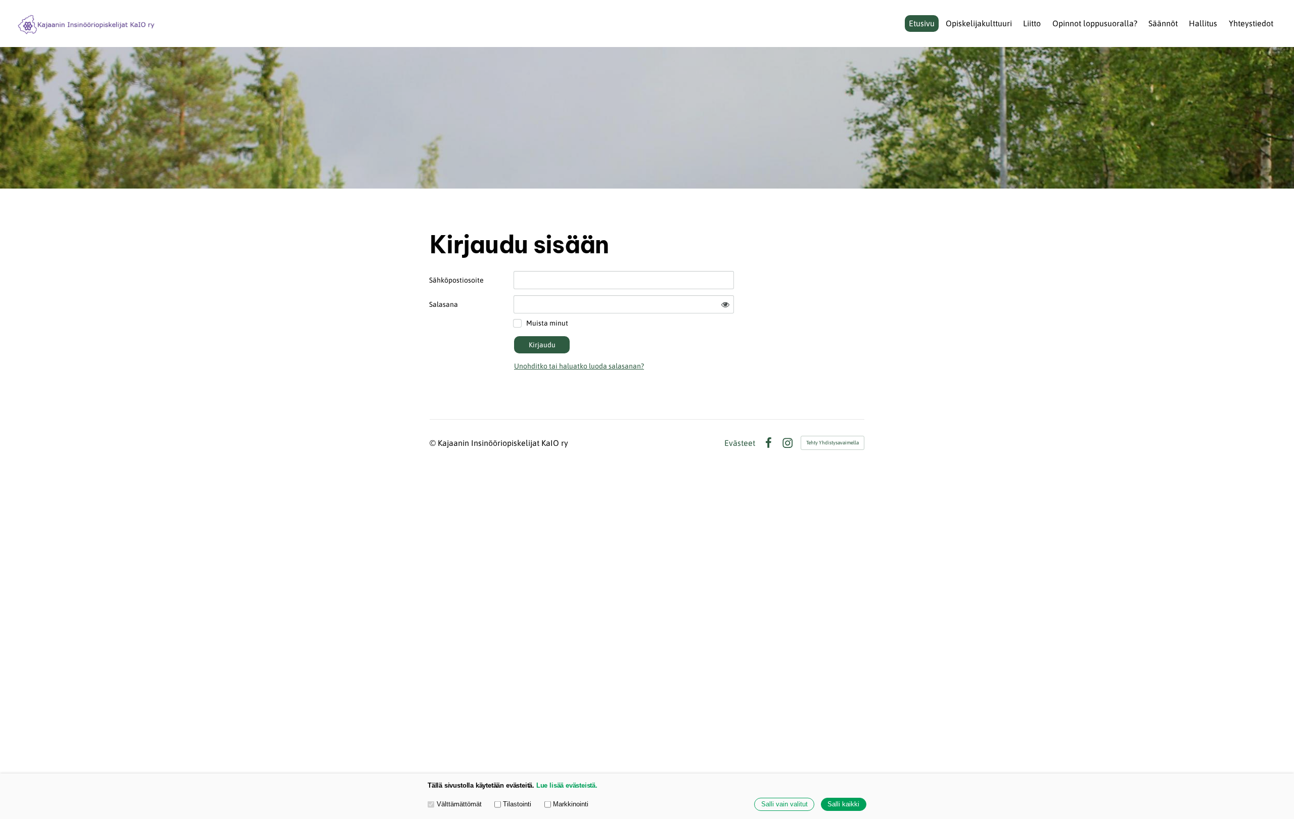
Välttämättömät (459, 804)
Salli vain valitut (784, 804)
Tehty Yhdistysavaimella (832, 442)
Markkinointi (570, 804)
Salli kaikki (843, 804)
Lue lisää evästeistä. (566, 785)
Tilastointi (517, 804)
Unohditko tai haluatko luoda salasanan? (579, 366)
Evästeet (739, 443)
